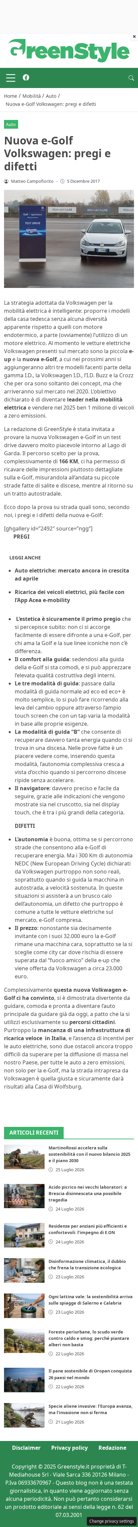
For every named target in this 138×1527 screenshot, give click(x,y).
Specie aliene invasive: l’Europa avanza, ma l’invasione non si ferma (91, 1409)
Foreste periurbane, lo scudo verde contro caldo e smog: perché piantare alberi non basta (89, 1338)
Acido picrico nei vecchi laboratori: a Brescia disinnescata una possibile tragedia (88, 1193)
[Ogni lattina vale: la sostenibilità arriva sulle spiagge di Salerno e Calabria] (24, 1305)
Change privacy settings (111, 1521)
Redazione (112, 1447)
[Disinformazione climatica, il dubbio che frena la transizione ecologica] (24, 1270)
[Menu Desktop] (10, 78)
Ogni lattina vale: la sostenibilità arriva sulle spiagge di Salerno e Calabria (91, 1299)
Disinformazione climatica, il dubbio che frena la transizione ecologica (87, 1264)
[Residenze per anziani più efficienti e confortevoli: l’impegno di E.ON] (24, 1235)
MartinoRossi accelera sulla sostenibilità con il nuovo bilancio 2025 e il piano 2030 (89, 1154)
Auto (11, 124)
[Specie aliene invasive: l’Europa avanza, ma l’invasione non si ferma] (24, 1415)
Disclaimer (26, 1447)
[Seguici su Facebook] (26, 78)
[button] (131, 78)
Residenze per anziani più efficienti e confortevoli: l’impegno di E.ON (88, 1229)
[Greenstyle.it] (69, 50)
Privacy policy (69, 1447)
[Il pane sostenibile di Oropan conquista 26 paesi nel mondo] (24, 1380)
